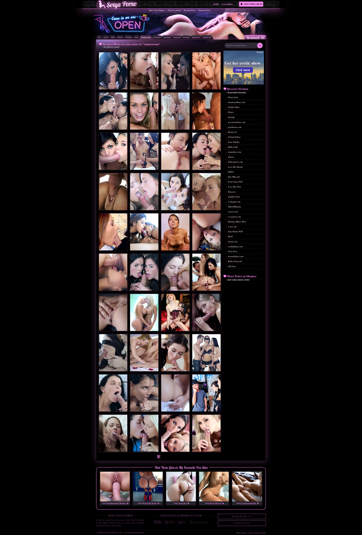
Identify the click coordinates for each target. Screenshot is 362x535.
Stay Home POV (235, 231)
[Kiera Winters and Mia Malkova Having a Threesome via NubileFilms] (144, 209)
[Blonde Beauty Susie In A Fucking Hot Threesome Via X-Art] (175, 410)
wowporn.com (234, 216)
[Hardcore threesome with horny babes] (206, 450)
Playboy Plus (189, 10)
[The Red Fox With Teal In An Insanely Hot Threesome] (113, 370)
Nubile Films (234, 107)
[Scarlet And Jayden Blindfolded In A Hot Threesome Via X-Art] (206, 370)
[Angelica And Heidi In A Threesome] (206, 330)
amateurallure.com (236, 102)
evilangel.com (234, 201)
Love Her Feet (234, 186)
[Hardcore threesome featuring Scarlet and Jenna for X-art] (144, 289)
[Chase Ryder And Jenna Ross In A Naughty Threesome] (175, 209)
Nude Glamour (174, 10)
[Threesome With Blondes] (206, 249)
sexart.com (233, 211)
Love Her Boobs (235, 166)
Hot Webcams (252, 4)
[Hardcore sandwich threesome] (113, 249)
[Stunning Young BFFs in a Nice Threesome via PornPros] (113, 88)
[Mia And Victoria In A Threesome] (175, 88)
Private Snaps (204, 10)
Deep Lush (233, 97)
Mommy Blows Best (237, 221)
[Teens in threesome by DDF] (206, 289)
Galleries (227, 4)
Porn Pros (232, 251)
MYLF (231, 171)
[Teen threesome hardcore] (175, 289)
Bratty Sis (232, 131)
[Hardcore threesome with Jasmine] (175, 249)
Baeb (230, 236)
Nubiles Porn (234, 196)
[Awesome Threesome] (206, 168)
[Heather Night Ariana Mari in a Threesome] (113, 289)
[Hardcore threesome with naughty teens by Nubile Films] (206, 209)
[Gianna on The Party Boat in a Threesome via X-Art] (113, 410)
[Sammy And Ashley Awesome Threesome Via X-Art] (144, 370)
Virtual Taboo (234, 136)
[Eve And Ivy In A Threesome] (113, 330)
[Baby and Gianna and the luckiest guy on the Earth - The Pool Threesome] (144, 450)
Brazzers (232, 191)
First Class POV (235, 181)
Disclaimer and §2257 (257, 532)
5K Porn (232, 266)
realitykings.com (235, 246)
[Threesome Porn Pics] (206, 88)
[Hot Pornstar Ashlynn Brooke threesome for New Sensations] (113, 168)
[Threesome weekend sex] (144, 168)
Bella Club (233, 146)
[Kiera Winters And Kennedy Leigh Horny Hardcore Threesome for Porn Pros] (144, 128)
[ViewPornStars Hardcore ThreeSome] (206, 128)
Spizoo (231, 156)
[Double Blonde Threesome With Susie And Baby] (175, 128)
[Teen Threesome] (175, 168)
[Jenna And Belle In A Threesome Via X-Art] (175, 370)
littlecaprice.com (235, 161)
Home (216, 4)
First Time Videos (156, 10)
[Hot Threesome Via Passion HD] (144, 249)
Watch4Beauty (234, 206)
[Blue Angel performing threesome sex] (113, 450)
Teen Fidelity (234, 141)
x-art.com (232, 226)
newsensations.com (236, 122)
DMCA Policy (241, 532)
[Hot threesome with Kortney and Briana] (175, 450)
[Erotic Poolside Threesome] (113, 128)
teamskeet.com (234, 151)
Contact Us (241, 523)
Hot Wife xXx (234, 176)
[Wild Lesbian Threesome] (175, 330)
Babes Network (235, 261)
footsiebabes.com (236, 256)
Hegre (231, 112)
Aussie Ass (233, 241)
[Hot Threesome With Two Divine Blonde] (144, 330)
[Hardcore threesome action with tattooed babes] (206, 410)
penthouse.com (235, 126)
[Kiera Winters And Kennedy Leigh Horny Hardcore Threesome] (144, 88)
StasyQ (231, 117)
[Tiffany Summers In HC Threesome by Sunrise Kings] (113, 209)
